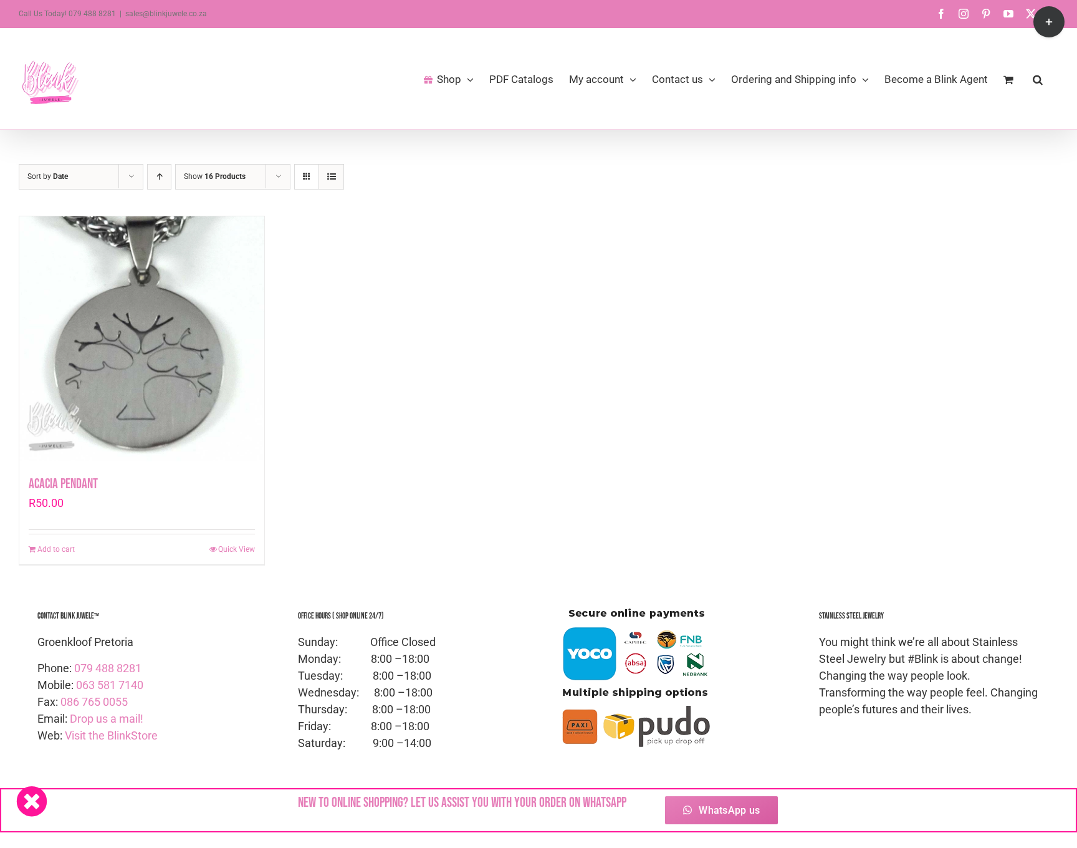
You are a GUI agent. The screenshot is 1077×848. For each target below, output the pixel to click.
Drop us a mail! (106, 718)
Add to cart (56, 549)
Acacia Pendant (63, 484)
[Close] (31, 801)
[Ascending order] (159, 177)
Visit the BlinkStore (111, 735)
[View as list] (331, 177)
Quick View (236, 549)
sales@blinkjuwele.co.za (166, 13)
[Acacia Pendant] (141, 338)
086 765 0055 (94, 701)
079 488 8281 (107, 668)
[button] (1038, 78)
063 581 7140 (109, 684)
